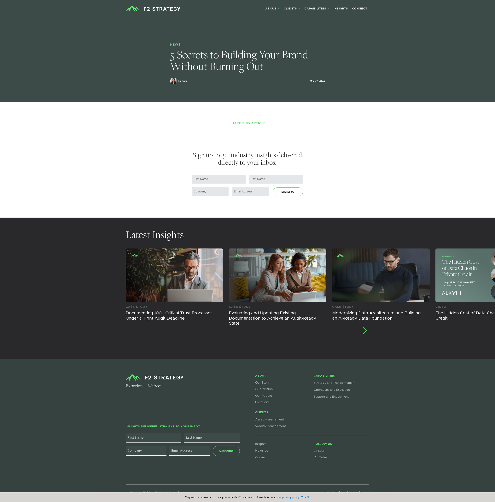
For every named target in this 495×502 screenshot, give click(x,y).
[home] (153, 9)
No (308, 497)
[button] (364, 330)
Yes (303, 497)
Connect (359, 8)
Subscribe (287, 192)
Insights (341, 8)
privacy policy (291, 497)
